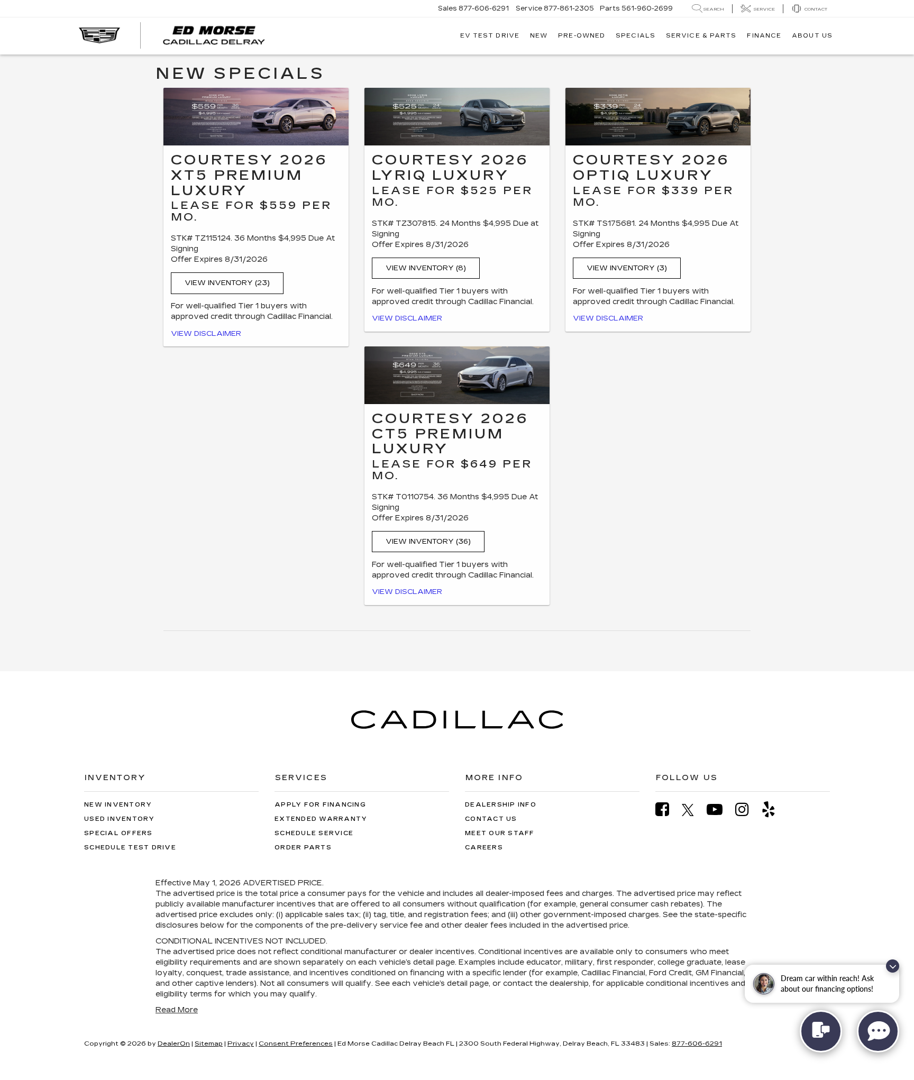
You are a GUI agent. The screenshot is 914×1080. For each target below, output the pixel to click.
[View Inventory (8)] (457, 116)
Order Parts (303, 847)
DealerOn (174, 1043)
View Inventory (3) (627, 268)
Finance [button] (764, 35)
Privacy (240, 1043)
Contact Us (491, 819)
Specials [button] (635, 35)
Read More (177, 1009)
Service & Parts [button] (701, 35)
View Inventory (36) (428, 541)
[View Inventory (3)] (658, 116)
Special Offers (118, 833)
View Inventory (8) (426, 268)
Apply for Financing (320, 804)
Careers (484, 847)
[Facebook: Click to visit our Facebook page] (667, 809)
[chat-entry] (821, 1031)
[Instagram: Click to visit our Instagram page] (747, 809)
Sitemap (209, 1043)
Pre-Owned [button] (581, 35)
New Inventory (118, 804)
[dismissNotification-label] (892, 966)
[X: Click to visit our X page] (693, 809)
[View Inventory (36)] (457, 375)
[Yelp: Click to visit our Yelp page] (774, 809)
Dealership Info (500, 804)
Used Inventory (119, 819)
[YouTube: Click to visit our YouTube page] (720, 809)
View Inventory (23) (227, 283)
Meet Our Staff (500, 833)
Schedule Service (314, 833)
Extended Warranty (321, 819)
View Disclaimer (206, 334)
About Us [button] (812, 35)
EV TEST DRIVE (489, 35)
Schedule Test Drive (130, 847)
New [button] (538, 35)
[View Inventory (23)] (256, 116)
